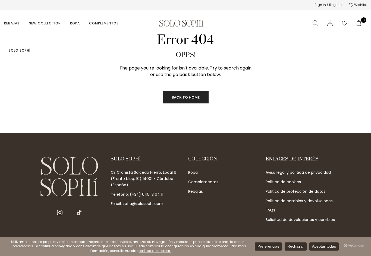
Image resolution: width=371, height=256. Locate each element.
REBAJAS (12, 23)
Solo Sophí (19, 50)
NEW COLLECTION (45, 23)
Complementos (104, 23)
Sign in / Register (328, 4)
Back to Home (186, 97)
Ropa (75, 23)
